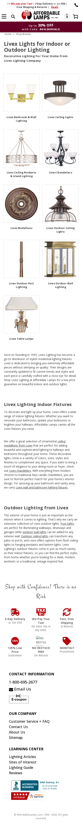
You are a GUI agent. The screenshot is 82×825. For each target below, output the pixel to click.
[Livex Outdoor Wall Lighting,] (60, 259)
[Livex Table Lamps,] (21, 314)
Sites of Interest (22, 762)
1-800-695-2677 (23, 682)
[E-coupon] (66, 16)
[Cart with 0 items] (76, 17)
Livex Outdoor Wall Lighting (60, 285)
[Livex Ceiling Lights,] (60, 93)
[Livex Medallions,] (21, 203)
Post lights (67, 523)
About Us (17, 732)
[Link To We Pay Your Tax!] (41, 612)
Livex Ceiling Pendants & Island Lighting (21, 174)
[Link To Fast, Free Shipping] (67, 612)
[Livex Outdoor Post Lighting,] (21, 259)
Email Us (22, 689)
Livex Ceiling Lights (60, 117)
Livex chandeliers (20, 471)
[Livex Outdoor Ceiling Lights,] (60, 203)
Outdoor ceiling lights (34, 536)
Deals (54, 7)
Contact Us (18, 726)
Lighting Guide (21, 767)
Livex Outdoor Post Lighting (21, 285)
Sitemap (16, 737)
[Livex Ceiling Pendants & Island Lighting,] (21, 148)
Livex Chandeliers (60, 172)
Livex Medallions (21, 228)
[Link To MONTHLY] (67, 641)
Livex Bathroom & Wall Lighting (21, 118)
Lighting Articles (22, 756)
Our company (22, 713)
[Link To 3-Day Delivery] (15, 612)
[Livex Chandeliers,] (60, 148)
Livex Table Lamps (21, 338)
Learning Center (26, 748)
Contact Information (31, 674)
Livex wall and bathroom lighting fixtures (42, 487)
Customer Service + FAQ (29, 721)
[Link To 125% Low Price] (15, 641)
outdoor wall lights (34, 532)
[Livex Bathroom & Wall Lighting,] (21, 93)
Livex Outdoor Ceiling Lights (60, 229)
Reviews (15, 772)
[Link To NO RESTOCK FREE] (41, 641)
